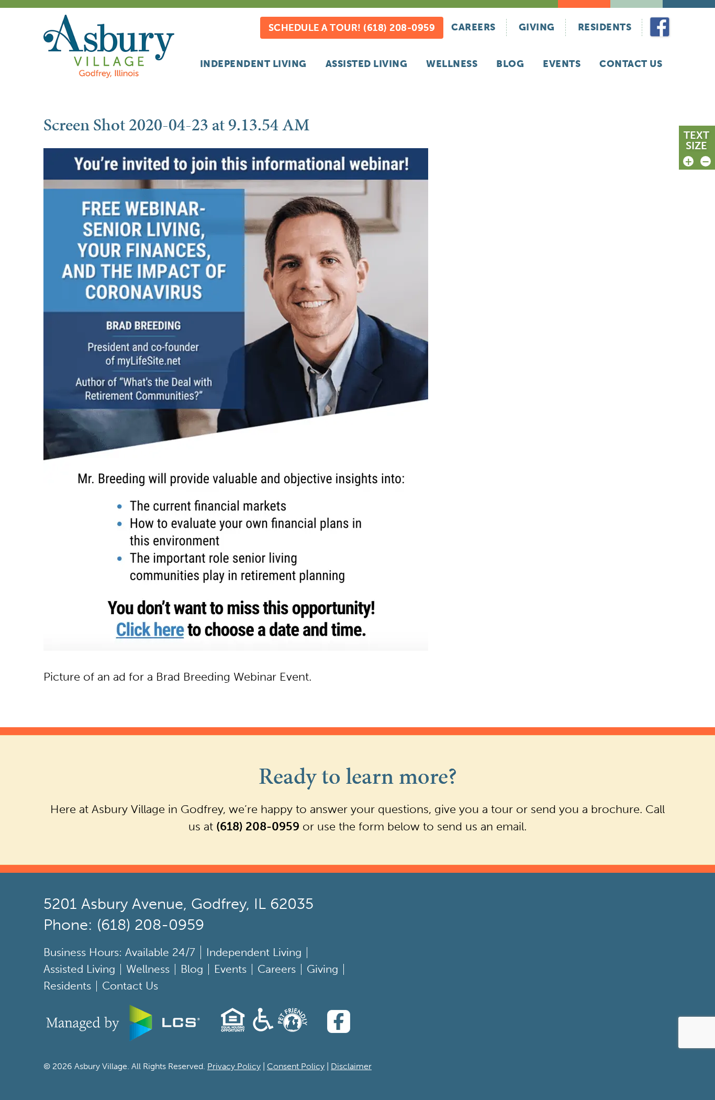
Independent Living (253, 64)
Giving (537, 27)
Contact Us (630, 64)
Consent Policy (296, 1066)
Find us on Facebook (660, 27)
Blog (510, 64)
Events (561, 64)
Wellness (451, 64)
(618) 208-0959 (257, 826)
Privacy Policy (234, 1066)
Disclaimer (351, 1066)
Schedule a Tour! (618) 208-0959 (352, 28)
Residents (605, 27)
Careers (473, 27)
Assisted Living (367, 64)
